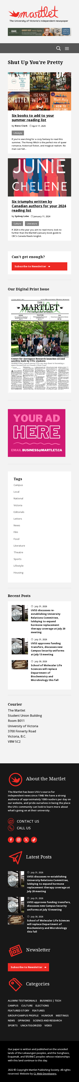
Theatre (18, 552)
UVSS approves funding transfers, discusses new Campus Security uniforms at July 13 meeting (47, 649)
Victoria (18, 505)
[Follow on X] (26, 840)
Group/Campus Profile (23, 1015)
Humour (47, 1015)
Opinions (24, 1020)
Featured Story (18, 1010)
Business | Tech (50, 1000)
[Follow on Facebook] (11, 840)
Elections (42, 1005)
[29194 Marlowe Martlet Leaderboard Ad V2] (39, 35)
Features (38, 1010)
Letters (18, 518)
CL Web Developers (45, 1073)
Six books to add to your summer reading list (33, 117)
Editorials (19, 512)
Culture (17, 223)
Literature (32, 223)
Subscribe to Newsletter (30, 266)
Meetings (62, 1015)
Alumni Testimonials (22, 1000)
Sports (17, 559)
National (18, 498)
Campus (18, 485)
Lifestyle (18, 133)
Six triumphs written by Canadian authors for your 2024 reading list (39, 206)
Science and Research (47, 1020)
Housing (18, 572)
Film (16, 532)
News (17, 525)
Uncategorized (31, 1025)
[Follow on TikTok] (34, 840)
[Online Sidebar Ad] (36, 456)
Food (16, 539)
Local (16, 491)
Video (48, 1025)
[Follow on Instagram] (19, 840)
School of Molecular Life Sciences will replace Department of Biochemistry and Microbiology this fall (46, 673)
